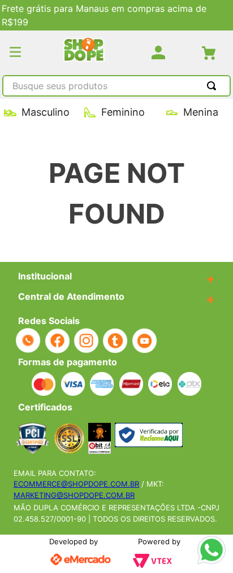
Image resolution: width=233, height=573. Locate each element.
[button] (15, 53)
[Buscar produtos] (214, 85)
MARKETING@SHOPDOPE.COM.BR (74, 495)
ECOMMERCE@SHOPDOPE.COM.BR (76, 483)
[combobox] (116, 87)
